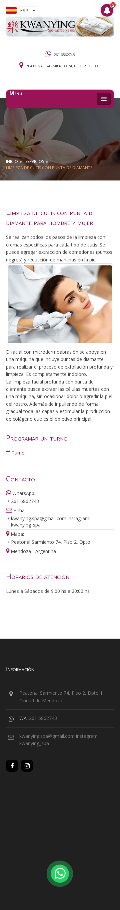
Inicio (12, 161)
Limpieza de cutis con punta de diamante (49, 168)
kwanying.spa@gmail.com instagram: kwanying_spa (50, 521)
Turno (17, 453)
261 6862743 (64, 54)
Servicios (34, 161)
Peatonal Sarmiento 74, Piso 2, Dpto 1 (63, 65)
